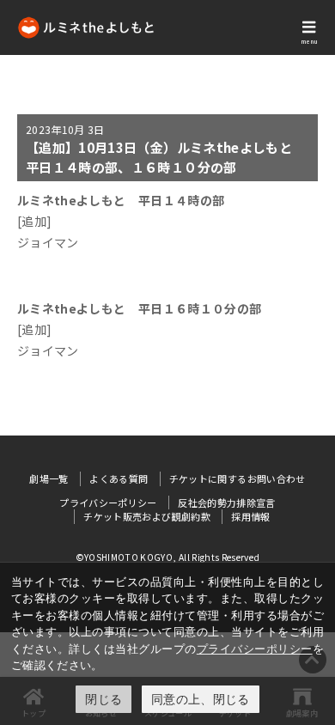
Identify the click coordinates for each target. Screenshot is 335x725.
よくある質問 (118, 478)
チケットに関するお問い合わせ (237, 478)
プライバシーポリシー (255, 648)
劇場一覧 (48, 478)
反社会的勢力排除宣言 (227, 502)
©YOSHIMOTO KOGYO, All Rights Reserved (168, 557)
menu (309, 41)
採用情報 (250, 516)
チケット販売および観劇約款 (146, 516)
